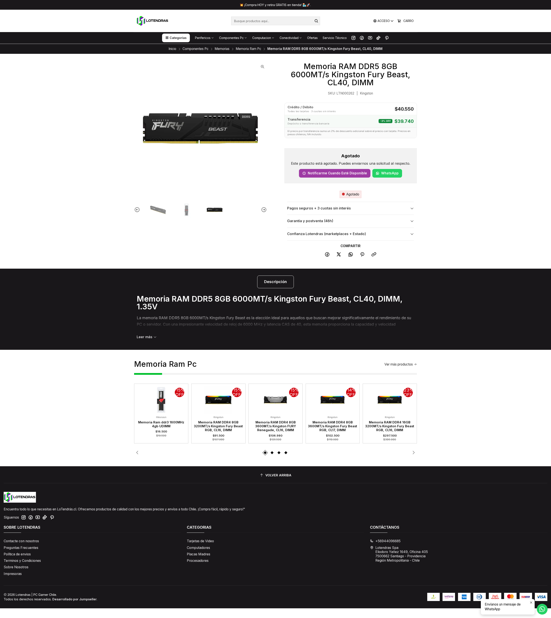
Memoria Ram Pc (248, 48)
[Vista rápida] (140, 399)
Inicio (172, 48)
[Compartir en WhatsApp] (351, 254)
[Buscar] (316, 21)
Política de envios (17, 554)
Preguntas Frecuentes (21, 548)
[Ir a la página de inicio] (152, 20)
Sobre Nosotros (16, 567)
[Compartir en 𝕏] (339, 254)
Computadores (198, 548)
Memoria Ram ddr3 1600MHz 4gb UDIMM (161, 424)
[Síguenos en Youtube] (370, 38)
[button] (176, 38)
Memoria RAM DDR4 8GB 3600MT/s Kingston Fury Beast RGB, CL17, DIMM (332, 426)
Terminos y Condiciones (22, 561)
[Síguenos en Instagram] (353, 38)
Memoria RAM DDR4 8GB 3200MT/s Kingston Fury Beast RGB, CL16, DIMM (218, 426)
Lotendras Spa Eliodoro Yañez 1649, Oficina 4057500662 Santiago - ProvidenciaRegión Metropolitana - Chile (401, 554)
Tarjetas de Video (200, 541)
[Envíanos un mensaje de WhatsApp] (542, 609)
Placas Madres (198, 554)
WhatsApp (390, 173)
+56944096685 (388, 541)
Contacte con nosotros (21, 541)
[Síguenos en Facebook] (361, 38)
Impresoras (13, 574)
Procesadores (198, 561)
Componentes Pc (196, 48)
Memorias (222, 48)
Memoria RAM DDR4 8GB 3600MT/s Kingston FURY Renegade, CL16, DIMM (275, 426)
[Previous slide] (137, 210)
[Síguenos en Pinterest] (386, 38)
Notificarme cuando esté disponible (337, 173)
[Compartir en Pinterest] (362, 254)
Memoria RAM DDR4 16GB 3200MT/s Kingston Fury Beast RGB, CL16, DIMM (389, 426)
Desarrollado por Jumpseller (74, 599)
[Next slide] (263, 210)
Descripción (275, 281)
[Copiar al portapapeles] (374, 254)
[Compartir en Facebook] (327, 254)
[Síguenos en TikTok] (378, 38)
